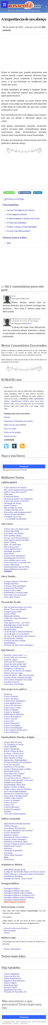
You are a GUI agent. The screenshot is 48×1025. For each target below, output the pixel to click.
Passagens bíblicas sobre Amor (16, 891)
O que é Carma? (11, 719)
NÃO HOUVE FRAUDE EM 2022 (17, 824)
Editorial (7, 417)
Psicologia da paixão (12, 551)
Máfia (6, 857)
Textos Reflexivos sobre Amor (16, 569)
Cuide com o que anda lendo (15, 618)
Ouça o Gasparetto (11, 749)
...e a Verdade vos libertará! (15, 519)
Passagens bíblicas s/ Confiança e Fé (19, 895)
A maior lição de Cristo (13, 742)
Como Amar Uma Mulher (14, 684)
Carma (6, 933)
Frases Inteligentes (11, 974)
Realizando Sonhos (12, 616)
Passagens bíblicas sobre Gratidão (18, 893)
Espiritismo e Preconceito (14, 767)
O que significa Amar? (13, 549)
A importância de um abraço (23, 19)
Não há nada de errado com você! (18, 607)
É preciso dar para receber (15, 641)
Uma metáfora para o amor (15, 560)
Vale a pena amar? (11, 547)
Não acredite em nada (13, 508)
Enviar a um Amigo (15, 199)
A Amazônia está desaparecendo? (18, 512)
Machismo (8, 848)
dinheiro (26, 401)
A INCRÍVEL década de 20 (14, 870)
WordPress (24, 1023)
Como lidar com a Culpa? (14, 773)
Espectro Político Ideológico (15, 839)
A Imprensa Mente (11, 496)
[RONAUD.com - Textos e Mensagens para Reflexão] (24, 6)
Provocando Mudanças (13, 627)
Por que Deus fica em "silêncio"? (17, 778)
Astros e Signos (10, 983)
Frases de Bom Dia (12, 976)
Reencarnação (10, 930)
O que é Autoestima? (12, 717)
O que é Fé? (9, 721)
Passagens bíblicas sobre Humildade (19, 897)
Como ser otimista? (12, 765)
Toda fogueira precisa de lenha (16, 540)
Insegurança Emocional (13, 588)
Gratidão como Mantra (13, 782)
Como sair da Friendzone (14, 662)
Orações (7, 811)
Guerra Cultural (10, 505)
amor (32, 401)
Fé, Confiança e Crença (13, 744)
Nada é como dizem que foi (15, 492)
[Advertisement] (24, 52)
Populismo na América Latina (16, 842)
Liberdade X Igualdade (13, 851)
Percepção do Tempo (12, 503)
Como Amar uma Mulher (14, 533)
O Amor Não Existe (11, 531)
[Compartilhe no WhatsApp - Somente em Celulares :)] (9, 192)
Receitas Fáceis (10, 987)
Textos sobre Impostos (13, 855)
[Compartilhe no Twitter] (37, 192)
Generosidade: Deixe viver (14, 785)
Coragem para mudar (13, 612)
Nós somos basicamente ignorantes (18, 490)
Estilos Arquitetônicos (12, 978)
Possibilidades (9, 643)
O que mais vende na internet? (16, 501)
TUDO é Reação (10, 826)
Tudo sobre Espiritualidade (15, 814)
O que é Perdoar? (11, 696)
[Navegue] (4, 4)
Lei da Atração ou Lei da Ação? (16, 634)
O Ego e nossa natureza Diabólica (18, 789)
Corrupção (8, 853)
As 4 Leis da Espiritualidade (15, 791)
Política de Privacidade (12, 432)
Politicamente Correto (13, 846)
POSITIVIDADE (10, 747)
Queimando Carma (11, 771)
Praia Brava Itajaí (11, 985)
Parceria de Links (10, 436)
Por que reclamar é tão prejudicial (17, 762)
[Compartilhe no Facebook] (24, 192)
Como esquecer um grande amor (17, 562)
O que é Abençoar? (12, 723)
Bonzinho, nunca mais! (13, 655)
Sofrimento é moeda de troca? (16, 794)
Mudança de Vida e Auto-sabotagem (19, 645)
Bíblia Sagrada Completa (14, 902)
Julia (13, 296)
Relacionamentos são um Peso (16, 567)
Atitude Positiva (10, 629)
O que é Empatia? (11, 710)
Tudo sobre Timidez (12, 597)
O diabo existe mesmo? (13, 798)
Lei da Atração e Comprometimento (18, 632)
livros (42, 401)
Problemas (8, 620)
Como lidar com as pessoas (15, 595)
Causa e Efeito (10, 614)
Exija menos (9, 553)
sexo (36, 401)
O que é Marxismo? (12, 833)
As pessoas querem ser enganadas (18, 499)
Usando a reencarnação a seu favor (18, 780)
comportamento (16, 401)
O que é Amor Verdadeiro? (15, 556)
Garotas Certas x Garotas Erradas (18, 677)
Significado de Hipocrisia (14, 714)
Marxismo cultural (11, 835)
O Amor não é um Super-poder (16, 529)
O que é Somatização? (13, 728)
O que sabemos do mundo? (15, 488)
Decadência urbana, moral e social (18, 878)
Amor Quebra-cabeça (13, 536)
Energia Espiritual (11, 584)
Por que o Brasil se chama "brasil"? (18, 844)
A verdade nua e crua (12, 517)
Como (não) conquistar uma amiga (18, 680)
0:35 (27, 298)
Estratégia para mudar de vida (16, 625)
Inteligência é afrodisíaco (14, 668)
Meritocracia (9, 859)
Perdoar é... (9, 694)
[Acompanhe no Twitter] (6, 446)
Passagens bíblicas (12, 888)
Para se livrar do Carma (13, 756)
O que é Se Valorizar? (13, 705)
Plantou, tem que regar (13, 673)
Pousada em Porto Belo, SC (15, 992)
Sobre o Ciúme (10, 542)
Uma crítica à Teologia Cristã (15, 796)
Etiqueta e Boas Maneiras (14, 981)
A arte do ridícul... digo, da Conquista (19, 675)
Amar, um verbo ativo (12, 544)
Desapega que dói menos (14, 558)
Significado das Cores (13, 990)
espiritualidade (38, 399)
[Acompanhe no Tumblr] (14, 446)
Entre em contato (10, 429)
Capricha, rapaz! (10, 660)
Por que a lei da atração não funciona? (19, 636)
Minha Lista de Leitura (12, 425)
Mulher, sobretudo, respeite (15, 666)
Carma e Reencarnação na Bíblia (17, 769)
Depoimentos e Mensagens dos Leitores (18, 421)
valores (6, 401)
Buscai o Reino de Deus (13, 751)
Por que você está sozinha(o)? (16, 538)
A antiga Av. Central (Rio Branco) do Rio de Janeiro (24, 872)
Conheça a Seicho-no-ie (14, 753)
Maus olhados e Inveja (13, 758)
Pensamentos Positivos (13, 638)
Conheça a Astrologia (12, 776)
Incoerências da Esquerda (14, 828)
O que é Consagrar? (12, 725)
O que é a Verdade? (12, 712)
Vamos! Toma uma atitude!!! (15, 609)
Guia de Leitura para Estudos (16, 928)
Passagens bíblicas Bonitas (15, 900)
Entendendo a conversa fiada (16, 592)
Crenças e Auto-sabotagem (15, 586)
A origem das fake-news (13, 510)
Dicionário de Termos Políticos (16, 837)
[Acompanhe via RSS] (22, 446)
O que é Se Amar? (11, 699)
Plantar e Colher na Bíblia (14, 787)
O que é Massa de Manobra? (16, 730)
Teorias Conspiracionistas (14, 514)
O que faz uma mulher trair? (15, 664)
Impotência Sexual (11, 682)
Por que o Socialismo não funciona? (18, 830)
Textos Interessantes (12, 949)
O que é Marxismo (11, 732)
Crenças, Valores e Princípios (16, 581)
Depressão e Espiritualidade (15, 760)
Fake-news (8, 494)
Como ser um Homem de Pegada (17, 671)
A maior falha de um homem (15, 657)
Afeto (9, 243)
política (6, 404)
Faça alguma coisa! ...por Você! (17, 623)
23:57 (29, 323)
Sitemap (16, 1023)
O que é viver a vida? (12, 590)
